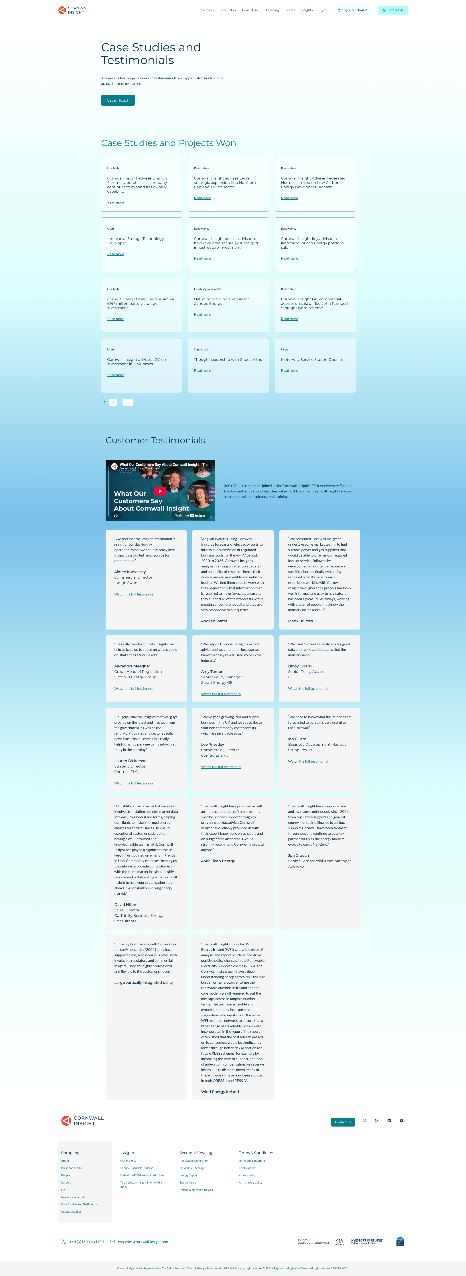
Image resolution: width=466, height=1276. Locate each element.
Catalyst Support (71, 1211)
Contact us (395, 10)
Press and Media (71, 1167)
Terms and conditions (252, 1160)
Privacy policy (247, 1175)
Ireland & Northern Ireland (196, 1189)
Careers (66, 1182)
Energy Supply (189, 1175)
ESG (63, 1189)
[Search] (323, 10)
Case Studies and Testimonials (80, 1204)
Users (110, 228)
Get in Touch (118, 100)
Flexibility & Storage (192, 1167)
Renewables (201, 168)
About (65, 1160)
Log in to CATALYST (356, 10)
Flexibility (113, 168)
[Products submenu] (235, 10)
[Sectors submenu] (214, 10)
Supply (198, 349)
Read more (115, 202)
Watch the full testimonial (134, 594)
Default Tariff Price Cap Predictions (142, 1175)
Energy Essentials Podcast (136, 1167)
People (65, 1175)
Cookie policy (247, 1167)
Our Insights (128, 1160)
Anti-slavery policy (250, 1182)
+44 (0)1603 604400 (87, 1241)
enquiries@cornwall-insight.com (143, 1241)
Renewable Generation (194, 1160)
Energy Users (188, 1182)
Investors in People (73, 1197)
